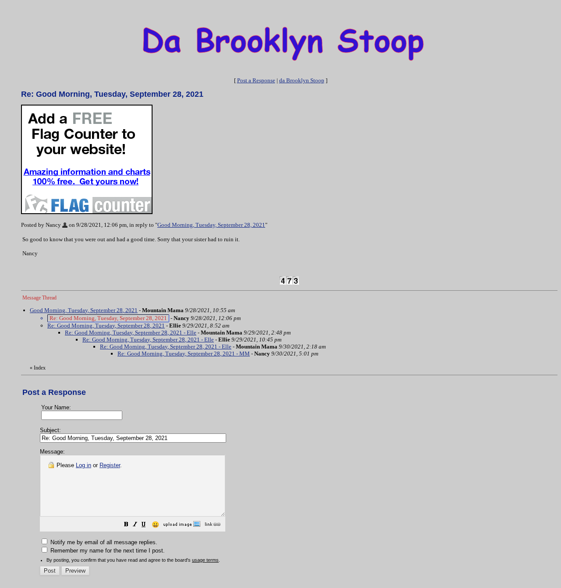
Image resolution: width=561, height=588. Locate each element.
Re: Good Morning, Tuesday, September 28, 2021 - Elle (130, 332)
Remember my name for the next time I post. (107, 550)
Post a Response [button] (256, 80)
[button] (126, 525)
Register (109, 465)
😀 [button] (155, 524)
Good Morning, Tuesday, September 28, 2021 (211, 225)
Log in (83, 465)
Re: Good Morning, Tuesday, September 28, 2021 (106, 325)
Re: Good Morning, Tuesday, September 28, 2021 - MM (183, 353)
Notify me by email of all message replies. (103, 542)
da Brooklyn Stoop (301, 80)
